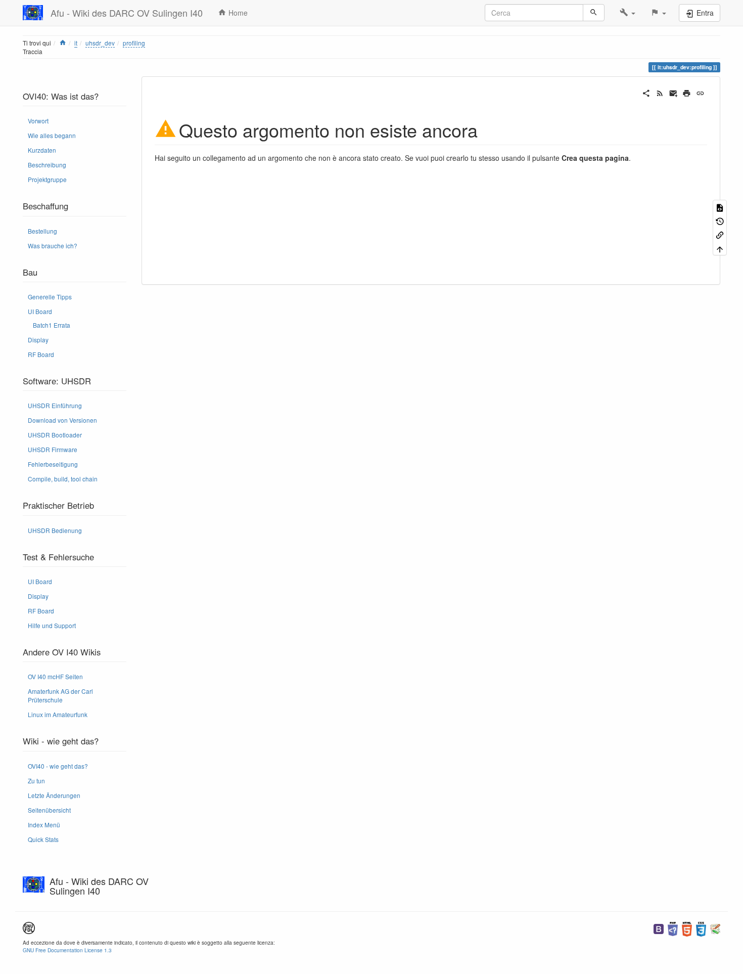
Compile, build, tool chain (63, 478)
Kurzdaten (42, 150)
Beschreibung (47, 164)
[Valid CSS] (701, 927)
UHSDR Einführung (55, 405)
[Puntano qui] (719, 234)
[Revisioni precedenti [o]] (719, 220)
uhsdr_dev (100, 42)
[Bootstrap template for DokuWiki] (659, 927)
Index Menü (44, 824)
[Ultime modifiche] (660, 92)
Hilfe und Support (52, 625)
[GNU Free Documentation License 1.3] (29, 926)
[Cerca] (594, 12)
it (75, 42)
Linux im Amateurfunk (57, 714)
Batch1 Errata (51, 325)
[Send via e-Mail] (673, 92)
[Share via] (646, 92)
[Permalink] (700, 92)
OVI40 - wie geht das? (58, 766)
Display (38, 339)
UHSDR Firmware (52, 449)
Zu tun (36, 780)
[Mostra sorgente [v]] (719, 206)
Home (237, 13)
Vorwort (38, 120)
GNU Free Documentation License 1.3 (67, 950)
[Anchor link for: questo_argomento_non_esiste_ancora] (487, 129)
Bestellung (42, 231)
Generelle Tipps (50, 296)
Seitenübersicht (49, 810)
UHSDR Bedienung (55, 530)
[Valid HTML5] (687, 927)
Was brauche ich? (52, 245)
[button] (627, 12)
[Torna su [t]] (719, 248)
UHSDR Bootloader (55, 434)
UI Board (40, 311)
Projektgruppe (47, 179)
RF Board (41, 354)
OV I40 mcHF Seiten (55, 676)
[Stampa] (686, 92)
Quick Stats (43, 839)
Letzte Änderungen (54, 795)
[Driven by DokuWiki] (715, 927)
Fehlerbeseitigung (53, 464)
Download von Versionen (62, 420)
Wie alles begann (52, 135)
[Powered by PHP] (673, 927)
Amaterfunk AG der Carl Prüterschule (60, 695)
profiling (134, 42)
